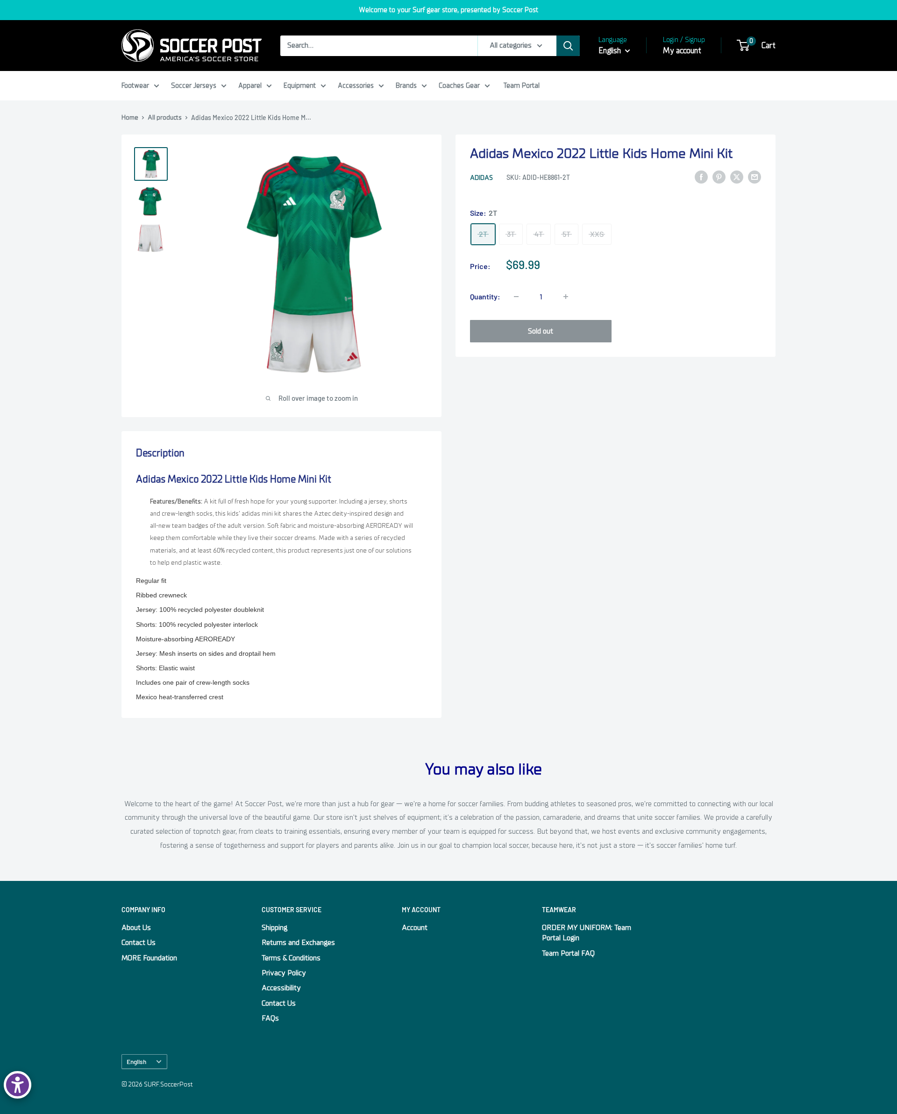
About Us (136, 927)
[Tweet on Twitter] (736, 177)
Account (414, 927)
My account (682, 50)
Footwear (135, 85)
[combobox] (378, 45)
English (136, 1061)
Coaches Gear (459, 85)
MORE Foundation (149, 958)
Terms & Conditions (291, 958)
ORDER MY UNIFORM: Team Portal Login (586, 932)
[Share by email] (754, 177)
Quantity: (485, 296)
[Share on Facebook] (701, 177)
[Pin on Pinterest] (719, 177)
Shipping (274, 927)
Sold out (540, 331)
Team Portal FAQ (568, 953)
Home (129, 117)
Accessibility (281, 988)
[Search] (568, 45)
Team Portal (522, 85)
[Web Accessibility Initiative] (17, 1084)
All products (165, 117)
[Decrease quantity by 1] (516, 296)
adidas (481, 178)
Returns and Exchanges (298, 942)
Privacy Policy (284, 973)
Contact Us (138, 942)
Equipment (300, 85)
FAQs (270, 1018)
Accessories (356, 85)
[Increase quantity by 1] (566, 296)
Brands (406, 85)
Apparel (250, 85)
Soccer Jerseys (193, 85)
